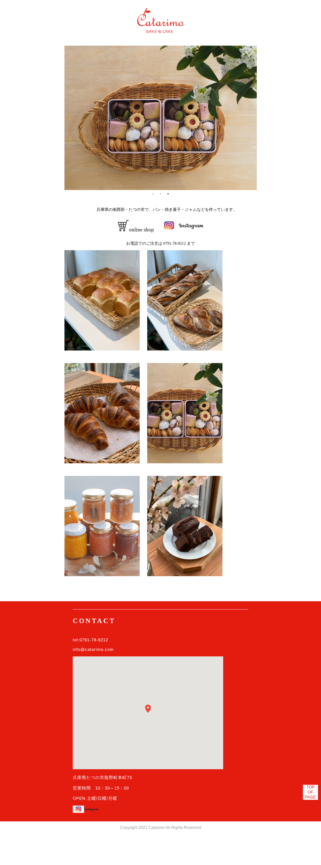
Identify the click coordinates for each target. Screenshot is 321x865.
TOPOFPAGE (310, 792)
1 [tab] (152, 193)
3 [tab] (168, 193)
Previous (60, 117)
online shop (141, 230)
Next (260, 117)
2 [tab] (160, 193)
